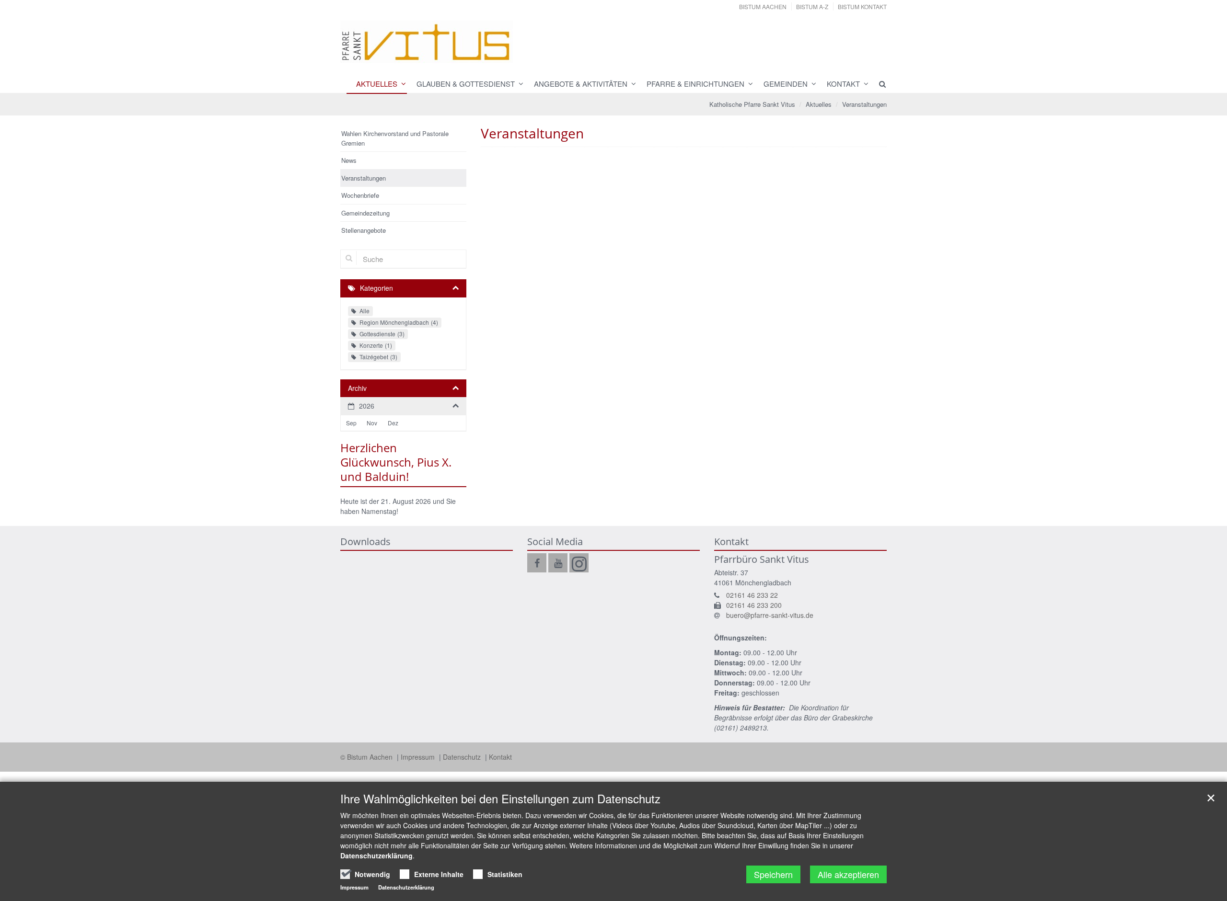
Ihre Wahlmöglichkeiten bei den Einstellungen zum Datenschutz (500, 798)
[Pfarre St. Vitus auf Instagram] (579, 562)
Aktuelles (376, 84)
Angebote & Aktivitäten (580, 84)
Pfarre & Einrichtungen (695, 84)
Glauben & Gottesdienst (466, 84)
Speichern (773, 874)
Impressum (419, 757)
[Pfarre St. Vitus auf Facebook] (536, 562)
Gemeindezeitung (365, 212)
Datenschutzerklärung (376, 855)
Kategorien (376, 288)
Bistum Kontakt (862, 6)
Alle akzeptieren (848, 874)
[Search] (878, 84)
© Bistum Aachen (367, 757)
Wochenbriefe (360, 195)
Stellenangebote (363, 230)
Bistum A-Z (812, 6)
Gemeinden (786, 84)
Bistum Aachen (763, 6)
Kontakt (843, 84)
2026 (366, 406)
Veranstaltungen (864, 104)
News (349, 160)
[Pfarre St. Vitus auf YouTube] (557, 562)
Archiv (357, 388)
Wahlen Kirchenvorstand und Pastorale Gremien (395, 138)
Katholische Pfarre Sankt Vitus (752, 104)
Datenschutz (463, 757)
